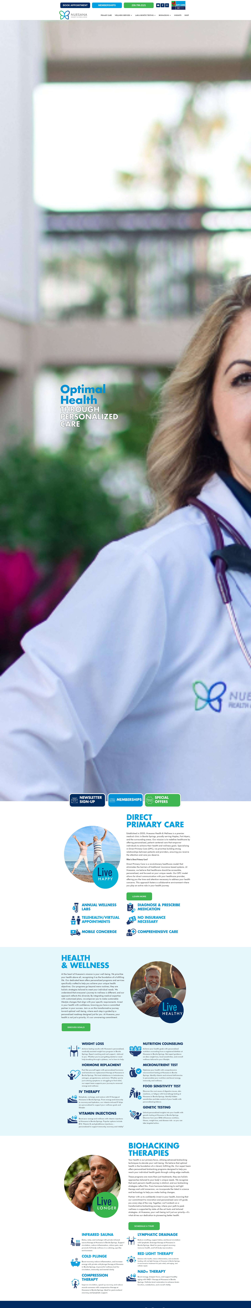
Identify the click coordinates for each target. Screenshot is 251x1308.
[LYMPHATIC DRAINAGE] (131, 1240)
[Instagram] (167, 5)
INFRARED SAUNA (97, 1235)
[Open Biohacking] (170, 15)
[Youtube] (158, 5)
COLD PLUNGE (94, 1256)
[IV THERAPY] (72, 1099)
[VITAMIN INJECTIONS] (72, 1119)
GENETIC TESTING (157, 1107)
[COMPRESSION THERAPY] (75, 1283)
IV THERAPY (89, 1092)
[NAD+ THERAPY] (131, 1277)
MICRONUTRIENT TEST (160, 1065)
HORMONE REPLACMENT (101, 1065)
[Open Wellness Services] (131, 15)
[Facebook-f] (163, 5)
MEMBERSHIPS (129, 800)
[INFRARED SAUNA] (75, 1242)
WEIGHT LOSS (93, 1044)
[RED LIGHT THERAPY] (131, 1259)
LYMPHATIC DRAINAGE (158, 1235)
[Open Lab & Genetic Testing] (155, 15)
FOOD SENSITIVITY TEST (162, 1086)
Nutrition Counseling (163, 1044)
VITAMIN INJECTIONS (97, 1114)
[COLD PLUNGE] (75, 1262)
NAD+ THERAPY (152, 1272)
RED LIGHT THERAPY (155, 1254)
